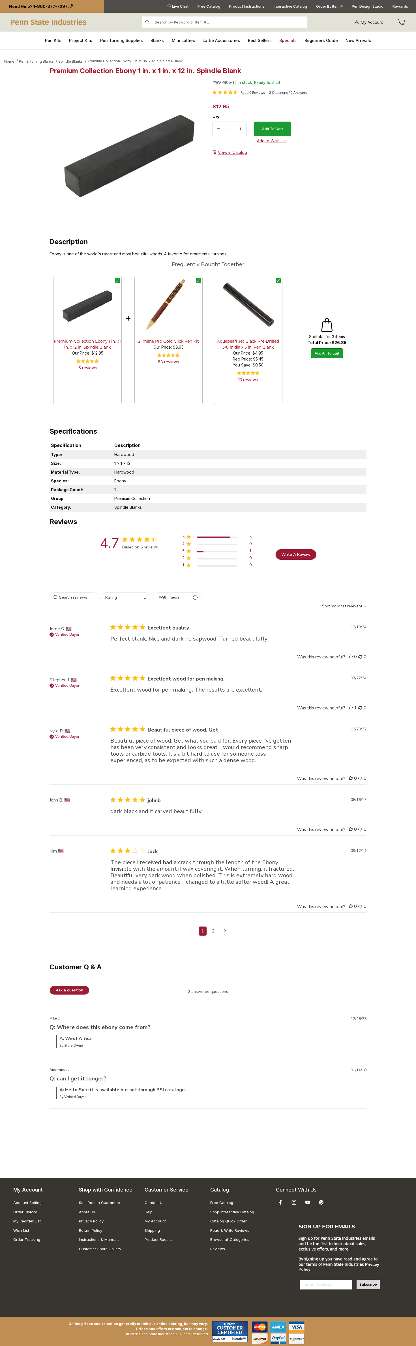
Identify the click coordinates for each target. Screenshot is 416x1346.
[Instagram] (294, 1202)
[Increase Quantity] (240, 129)
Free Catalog (209, 6)
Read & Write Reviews (229, 1230)
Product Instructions (247, 6)
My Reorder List (27, 1221)
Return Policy (90, 1230)
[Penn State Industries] (49, 21)
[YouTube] (307, 1202)
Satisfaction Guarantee (99, 1202)
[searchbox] (74, 597)
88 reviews (168, 361)
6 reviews (87, 367)
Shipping (152, 1230)
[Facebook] (280, 1202)
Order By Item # (329, 6)
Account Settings (28, 1202)
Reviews (217, 1249)
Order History (25, 1212)
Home (9, 61)
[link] (239, 92)
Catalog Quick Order (228, 1221)
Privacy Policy (91, 1221)
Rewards (400, 6)
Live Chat (179, 6)
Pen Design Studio (367, 6)
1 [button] (202, 931)
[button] (217, 537)
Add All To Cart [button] (327, 353)
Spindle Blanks (70, 61)
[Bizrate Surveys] (240, 1339)
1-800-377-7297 (50, 6)
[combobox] (125, 597)
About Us (87, 1212)
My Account (372, 22)
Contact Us (154, 1202)
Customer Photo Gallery (100, 1249)
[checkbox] (117, 280)
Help (149, 1212)
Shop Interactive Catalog (232, 1212)
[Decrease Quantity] (218, 129)
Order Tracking (26, 1239)
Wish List (21, 1230)
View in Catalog (232, 152)
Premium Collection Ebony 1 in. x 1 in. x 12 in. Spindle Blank (135, 61)
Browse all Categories (229, 1239)
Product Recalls (158, 1239)
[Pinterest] (321, 1202)
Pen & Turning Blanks (36, 61)
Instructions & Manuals (99, 1239)
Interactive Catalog (290, 6)
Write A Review (295, 554)
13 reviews (248, 379)
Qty (216, 117)
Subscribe (368, 1284)
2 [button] (213, 931)
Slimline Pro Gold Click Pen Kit (168, 342)
